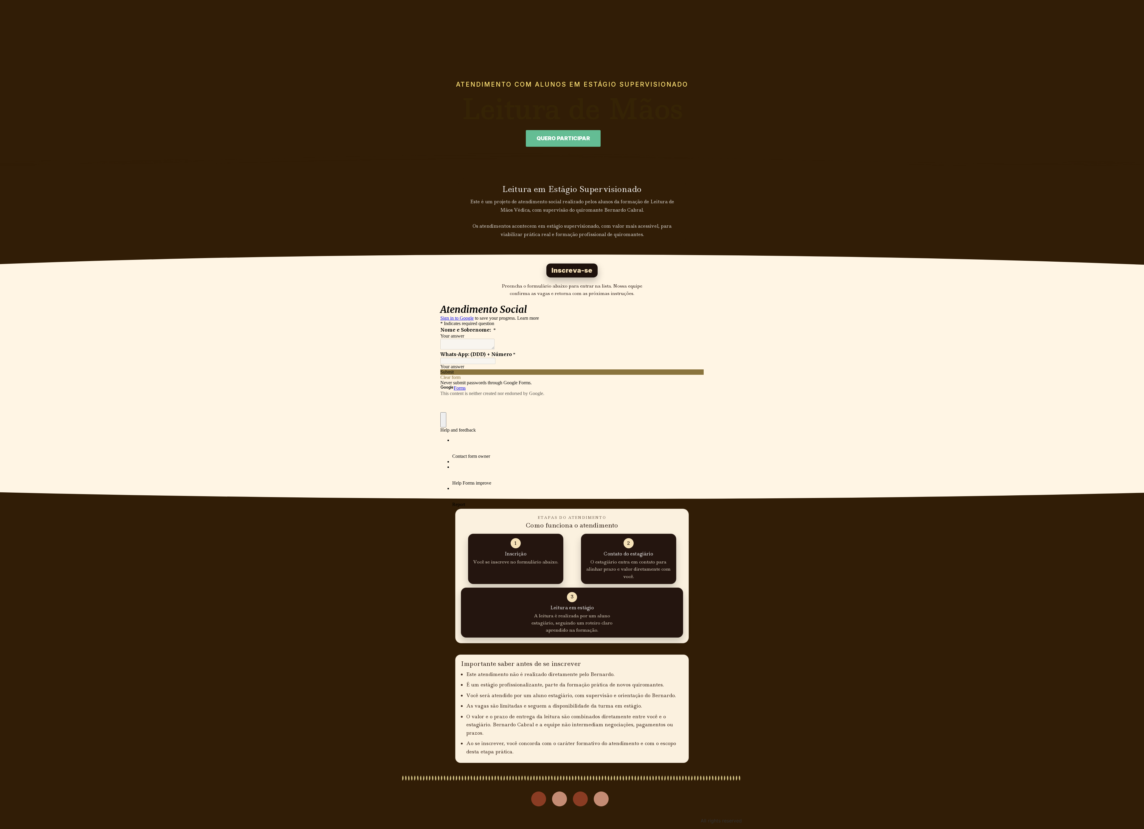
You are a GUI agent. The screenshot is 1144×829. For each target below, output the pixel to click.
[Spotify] (580, 798)
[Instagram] (538, 798)
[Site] (601, 798)
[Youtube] (559, 798)
